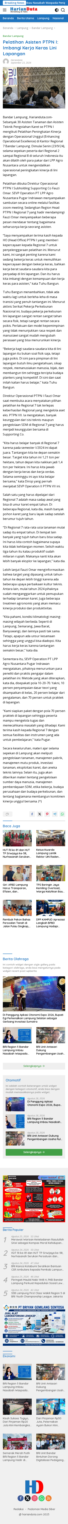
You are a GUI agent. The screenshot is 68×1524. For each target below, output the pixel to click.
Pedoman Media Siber (41, 1509)
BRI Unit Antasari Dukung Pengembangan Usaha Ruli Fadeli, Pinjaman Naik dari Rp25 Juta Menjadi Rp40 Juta (50, 1050)
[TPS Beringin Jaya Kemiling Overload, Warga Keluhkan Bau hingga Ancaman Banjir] (50, 873)
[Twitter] (28, 1498)
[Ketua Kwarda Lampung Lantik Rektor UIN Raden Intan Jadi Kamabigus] (50, 838)
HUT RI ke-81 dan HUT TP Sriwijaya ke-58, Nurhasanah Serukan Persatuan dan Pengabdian (16, 853)
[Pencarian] (63, 10)
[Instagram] (35, 1498)
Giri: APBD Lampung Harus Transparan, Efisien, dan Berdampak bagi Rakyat (15, 888)
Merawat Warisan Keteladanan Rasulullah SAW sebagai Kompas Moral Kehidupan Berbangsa (37, 1241)
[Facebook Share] (32, 814)
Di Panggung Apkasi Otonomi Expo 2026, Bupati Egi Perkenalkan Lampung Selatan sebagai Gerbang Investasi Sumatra (33, 1018)
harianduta (16, 60)
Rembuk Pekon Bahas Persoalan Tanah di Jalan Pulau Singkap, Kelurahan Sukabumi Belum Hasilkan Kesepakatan (16, 923)
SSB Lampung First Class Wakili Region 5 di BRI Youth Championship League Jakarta (38, 1294)
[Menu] (5, 10)
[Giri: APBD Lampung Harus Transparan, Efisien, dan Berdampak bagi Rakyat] (17, 873)
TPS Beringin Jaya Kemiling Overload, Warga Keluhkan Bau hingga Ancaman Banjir (49, 888)
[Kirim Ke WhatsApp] (62, 814)
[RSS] (49, 1498)
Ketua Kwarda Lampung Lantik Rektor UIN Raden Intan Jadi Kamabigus (50, 853)
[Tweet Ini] (39, 814)
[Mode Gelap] (57, 10)
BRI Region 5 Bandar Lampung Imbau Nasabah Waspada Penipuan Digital (16, 1050)
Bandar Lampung (13, 36)
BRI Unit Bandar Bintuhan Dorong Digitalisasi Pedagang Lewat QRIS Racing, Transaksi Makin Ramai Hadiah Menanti (50, 1456)
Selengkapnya (32, 1066)
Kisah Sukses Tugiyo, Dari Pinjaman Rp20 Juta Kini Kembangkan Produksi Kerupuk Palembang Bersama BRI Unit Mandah (17, 1422)
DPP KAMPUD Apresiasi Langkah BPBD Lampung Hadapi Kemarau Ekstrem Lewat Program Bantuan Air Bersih (50, 923)
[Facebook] (21, 1498)
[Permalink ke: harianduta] (6, 61)
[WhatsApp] (42, 1498)
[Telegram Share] (55, 814)
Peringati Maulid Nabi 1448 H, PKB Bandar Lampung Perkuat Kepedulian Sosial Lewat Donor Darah (38, 1281)
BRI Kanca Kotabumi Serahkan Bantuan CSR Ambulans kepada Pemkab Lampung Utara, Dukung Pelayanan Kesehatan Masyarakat (37, 1268)
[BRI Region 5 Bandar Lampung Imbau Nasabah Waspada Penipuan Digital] (17, 1035)
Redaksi (19, 1509)
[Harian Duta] (23, 10)
